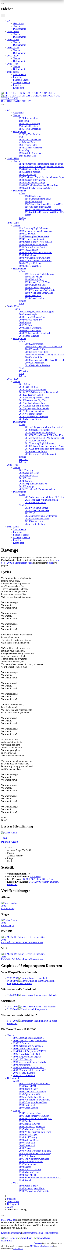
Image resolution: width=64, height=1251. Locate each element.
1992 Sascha (25, 1167)
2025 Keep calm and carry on (33, 483)
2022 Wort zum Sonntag (36, 508)
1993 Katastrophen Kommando (34, 236)
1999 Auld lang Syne (29, 1140)
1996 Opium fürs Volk (35, 284)
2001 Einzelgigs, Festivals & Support (36, 311)
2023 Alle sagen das (28, 475)
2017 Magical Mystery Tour (32, 403)
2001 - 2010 (13, 47)
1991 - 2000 (13, 39)
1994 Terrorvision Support (31, 239)
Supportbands (19, 74)
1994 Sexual (25, 1180)
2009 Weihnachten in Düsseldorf (34, 333)
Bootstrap (38, 1243)
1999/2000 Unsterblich (30, 266)
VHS (21, 220)
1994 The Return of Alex (31, 1113)
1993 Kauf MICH (33, 276)
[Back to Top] (2, 1215)
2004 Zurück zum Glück (36, 352)
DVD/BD (23, 370)
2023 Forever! (25, 478)
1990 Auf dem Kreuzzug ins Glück (35, 188)
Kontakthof (18, 88)
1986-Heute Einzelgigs (30, 129)
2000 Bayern (25, 1148)
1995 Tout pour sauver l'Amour (34, 1116)
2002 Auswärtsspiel (34, 344)
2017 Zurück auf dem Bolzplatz (34, 405)
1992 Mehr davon (27, 1164)
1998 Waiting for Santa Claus (39, 293)
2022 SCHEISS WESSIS (37, 510)
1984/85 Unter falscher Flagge (33, 169)
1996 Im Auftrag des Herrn (37, 287)
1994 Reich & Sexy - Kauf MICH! (35, 241)
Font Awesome (47, 1246)
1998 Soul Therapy (28, 1137)
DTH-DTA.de (8, 1219)
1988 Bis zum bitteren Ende (32, 180)
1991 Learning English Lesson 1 (34, 228)
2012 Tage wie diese (28, 387)
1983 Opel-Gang (33, 196)
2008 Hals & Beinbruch (30, 327)
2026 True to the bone (35, 524)
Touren (16, 26)
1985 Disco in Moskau (29, 172)
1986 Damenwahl (27, 174)
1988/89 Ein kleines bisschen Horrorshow (38, 185)
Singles (22, 217)
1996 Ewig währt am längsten (33, 247)
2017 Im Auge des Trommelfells (34, 408)
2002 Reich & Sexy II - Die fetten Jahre (43, 346)
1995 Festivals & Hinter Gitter (33, 244)
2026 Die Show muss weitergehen (41, 516)
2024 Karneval (26, 481)
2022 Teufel (30, 513)
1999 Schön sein (27, 1142)
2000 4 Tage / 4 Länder (30, 263)
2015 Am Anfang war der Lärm (34, 397)
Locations (17, 77)
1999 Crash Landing (34, 298)
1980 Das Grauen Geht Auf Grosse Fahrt (30, 141)
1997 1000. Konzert (28, 249)
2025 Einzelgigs (26, 486)
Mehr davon (13, 71)
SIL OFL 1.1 (18, 1248)
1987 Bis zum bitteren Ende (38, 206)
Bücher (22, 376)
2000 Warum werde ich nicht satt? (35, 1150)
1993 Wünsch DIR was (30, 1169)
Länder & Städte (21, 80)
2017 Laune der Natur (35, 440)
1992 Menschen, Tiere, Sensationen (36, 231)
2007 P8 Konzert (27, 325)
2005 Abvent (25, 322)
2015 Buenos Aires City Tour (33, 400)
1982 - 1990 (13, 31)
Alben (22, 193)
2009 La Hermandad (35, 362)
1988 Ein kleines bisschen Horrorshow (43, 209)
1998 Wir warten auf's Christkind (34, 258)
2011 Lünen (24, 384)
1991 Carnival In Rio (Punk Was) (35, 1153)
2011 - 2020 (12, 55)
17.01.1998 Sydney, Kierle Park (38, 879)
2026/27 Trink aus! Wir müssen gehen (37, 489)
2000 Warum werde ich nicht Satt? (35, 260)
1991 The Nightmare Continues (34, 1159)
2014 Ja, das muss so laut (31, 395)
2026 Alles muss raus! (35, 502)
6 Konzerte (35, 876)
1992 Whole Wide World (31, 1161)
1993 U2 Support (27, 233)
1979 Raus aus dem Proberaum (28, 119)
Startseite (11, 1199)
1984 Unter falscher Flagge (38, 198)
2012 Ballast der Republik (37, 430)
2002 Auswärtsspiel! (28, 314)
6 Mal (50, 563)
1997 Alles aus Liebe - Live (32, 1129)
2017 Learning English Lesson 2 (40, 443)
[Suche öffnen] (32, 105)
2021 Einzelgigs (26, 470)
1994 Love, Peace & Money (38, 282)
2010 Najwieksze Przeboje (37, 365)
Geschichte (18, 23)
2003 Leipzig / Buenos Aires (32, 317)
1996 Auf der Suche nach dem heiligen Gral (31, 154)
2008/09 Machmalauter (30, 330)
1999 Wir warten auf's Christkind (34, 1191)
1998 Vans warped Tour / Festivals (35, 252)
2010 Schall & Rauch (29, 336)
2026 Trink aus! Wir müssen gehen (41, 499)
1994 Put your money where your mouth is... (40, 1177)
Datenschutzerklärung (32, 1233)
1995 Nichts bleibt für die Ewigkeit (35, 1118)
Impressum (15, 1233)
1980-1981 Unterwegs (29, 123)
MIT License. (35, 1246)
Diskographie (19, 28)
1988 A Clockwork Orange (32, 182)
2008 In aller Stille (33, 357)
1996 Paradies (25, 1121)
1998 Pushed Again (28, 1134)
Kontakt (5, 1233)
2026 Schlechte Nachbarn (37, 518)
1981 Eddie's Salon (28, 145)
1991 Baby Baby (27, 1156)
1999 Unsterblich (33, 295)
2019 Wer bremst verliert (30, 413)
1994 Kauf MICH (27, 1175)
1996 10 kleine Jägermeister (32, 1126)
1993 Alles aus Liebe (29, 1172)
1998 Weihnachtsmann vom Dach (35, 1132)
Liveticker (18, 85)
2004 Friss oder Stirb (35, 349)
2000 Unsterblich (27, 1145)
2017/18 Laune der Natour (31, 411)
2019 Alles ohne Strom (30, 419)
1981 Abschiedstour (28, 126)
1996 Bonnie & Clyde (29, 1124)
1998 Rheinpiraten (27, 255)
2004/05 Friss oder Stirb (30, 319)
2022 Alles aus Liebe (29, 473)
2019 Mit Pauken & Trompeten (33, 416)
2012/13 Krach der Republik (32, 389)
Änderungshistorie (21, 82)
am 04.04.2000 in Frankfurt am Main (30, 561)
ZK (8, 20)
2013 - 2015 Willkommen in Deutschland (38, 392)
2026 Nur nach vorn (34, 521)
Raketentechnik (52, 1233)
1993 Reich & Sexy (34, 279)
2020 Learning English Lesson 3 (40, 454)
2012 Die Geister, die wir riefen (40, 432)
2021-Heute (12, 63)
